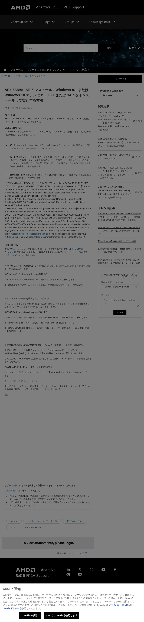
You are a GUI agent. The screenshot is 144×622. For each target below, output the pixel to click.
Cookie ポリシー (11, 608)
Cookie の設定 (30, 615)
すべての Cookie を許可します (61, 615)
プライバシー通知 (118, 605)
